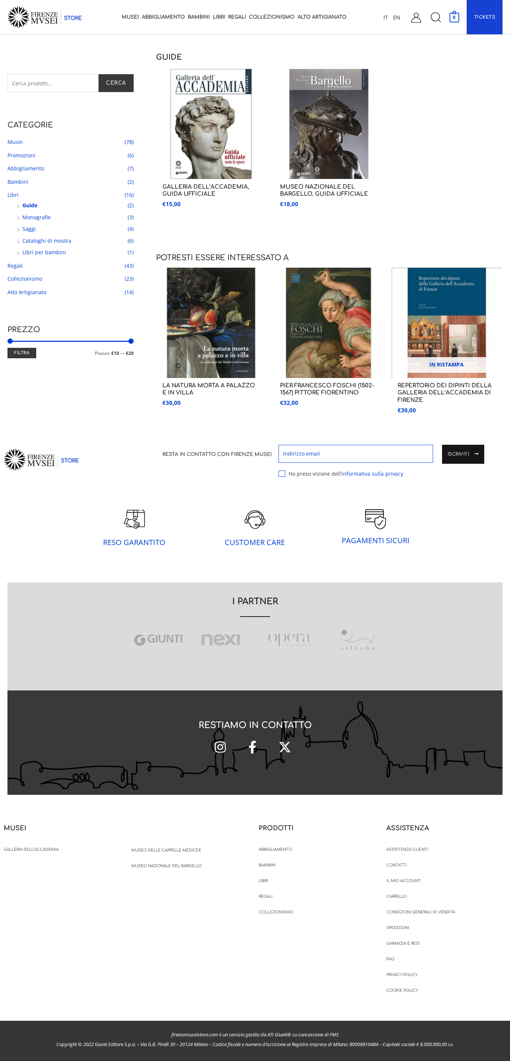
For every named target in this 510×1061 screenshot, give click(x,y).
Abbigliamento (25, 168)
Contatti (396, 865)
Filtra (21, 352)
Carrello (396, 896)
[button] (435, 17)
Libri (13, 194)
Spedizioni (397, 928)
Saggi (29, 228)
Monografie (36, 217)
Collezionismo (24, 278)
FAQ (390, 959)
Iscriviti (459, 454)
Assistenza (407, 828)
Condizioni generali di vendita (420, 912)
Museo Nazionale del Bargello (166, 866)
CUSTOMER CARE (255, 542)
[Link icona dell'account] (416, 17)
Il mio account (403, 881)
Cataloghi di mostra (46, 240)
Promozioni (21, 155)
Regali (15, 265)
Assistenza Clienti (407, 849)
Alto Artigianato (26, 292)
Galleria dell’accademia (31, 849)
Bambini (17, 181)
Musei (15, 141)
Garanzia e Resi (403, 943)
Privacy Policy (401, 975)
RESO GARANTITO (134, 542)
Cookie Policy (402, 990)
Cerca (116, 83)
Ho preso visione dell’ (346, 473)
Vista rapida (211, 173)
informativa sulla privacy (372, 473)
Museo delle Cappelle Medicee (166, 850)
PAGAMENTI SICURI (376, 540)
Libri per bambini (44, 252)
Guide (29, 205)
